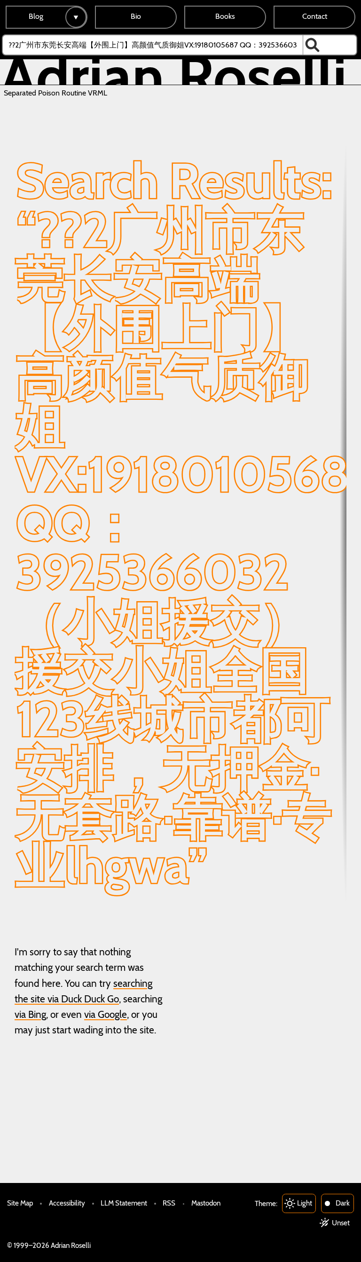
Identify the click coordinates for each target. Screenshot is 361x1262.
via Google (105, 1014)
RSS (169, 1203)
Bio (136, 16)
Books (225, 16)
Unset (341, 1222)
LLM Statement (124, 1203)
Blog (36, 16)
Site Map (20, 1203)
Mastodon (205, 1203)
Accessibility (67, 1203)
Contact (314, 16)
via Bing (30, 1014)
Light (304, 1203)
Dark (343, 1203)
